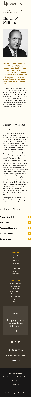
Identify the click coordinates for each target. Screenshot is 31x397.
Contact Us (15, 360)
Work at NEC (15, 271)
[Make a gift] (15, 320)
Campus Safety (15, 288)
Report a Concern (15, 291)
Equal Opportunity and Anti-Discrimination (15, 377)
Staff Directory (15, 286)
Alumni (16, 299)
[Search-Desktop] (22, 4)
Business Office (15, 268)
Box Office (16, 260)
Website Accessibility (15, 373)
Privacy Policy (15, 384)
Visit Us (15, 255)
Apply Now (15, 273)
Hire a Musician (15, 296)
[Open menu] (26, 4)
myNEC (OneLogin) (15, 283)
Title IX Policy (15, 380)
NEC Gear (15, 301)
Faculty (15, 258)
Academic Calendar (15, 266)
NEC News (15, 263)
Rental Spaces (15, 294)
